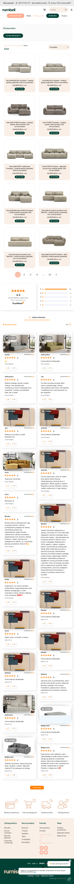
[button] (44, 9)
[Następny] (56, 275)
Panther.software (63, 878)
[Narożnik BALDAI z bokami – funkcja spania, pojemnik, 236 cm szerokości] (19, 73)
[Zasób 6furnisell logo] (9, 9)
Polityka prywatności (61, 829)
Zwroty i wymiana (7, 832)
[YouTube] (46, 852)
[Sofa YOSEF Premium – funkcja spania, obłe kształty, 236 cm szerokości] (54, 116)
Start (6, 46)
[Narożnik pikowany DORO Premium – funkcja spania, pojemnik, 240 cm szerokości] (19, 203)
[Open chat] (69, 879)
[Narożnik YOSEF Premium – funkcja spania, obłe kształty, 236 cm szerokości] (19, 116)
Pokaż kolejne (37, 787)
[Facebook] (46, 848)
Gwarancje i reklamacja (8, 842)
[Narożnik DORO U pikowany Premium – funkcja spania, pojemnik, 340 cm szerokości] (19, 160)
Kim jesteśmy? (45, 828)
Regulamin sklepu (63, 833)
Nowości (25, 828)
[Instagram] (42, 848)
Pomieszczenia (15, 46)
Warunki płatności (7, 837)
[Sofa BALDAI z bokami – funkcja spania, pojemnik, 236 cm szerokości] (54, 73)
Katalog (31, 876)
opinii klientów (18, 298)
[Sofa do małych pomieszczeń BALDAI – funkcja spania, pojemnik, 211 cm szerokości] (19, 247)
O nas (37, 876)
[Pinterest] (42, 852)
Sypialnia (25, 834)
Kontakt (43, 831)
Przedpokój (26, 839)
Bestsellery (26, 842)
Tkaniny (25, 831)
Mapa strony (61, 836)
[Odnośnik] (71, 10)
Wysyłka (7, 828)
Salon (24, 836)
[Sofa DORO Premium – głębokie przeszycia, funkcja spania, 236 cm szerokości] (54, 160)
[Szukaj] (65, 9)
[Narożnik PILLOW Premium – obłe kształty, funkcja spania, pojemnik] (54, 247)
